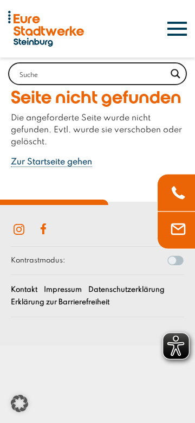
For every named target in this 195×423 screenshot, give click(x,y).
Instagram (19, 229)
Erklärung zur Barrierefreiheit (60, 302)
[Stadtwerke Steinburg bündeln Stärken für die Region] (46, 28)
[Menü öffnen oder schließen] (177, 29)
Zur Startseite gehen (51, 162)
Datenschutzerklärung (126, 289)
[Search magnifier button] (175, 74)
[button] (19, 403)
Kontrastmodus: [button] (38, 260)
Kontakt (24, 289)
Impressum (63, 289)
